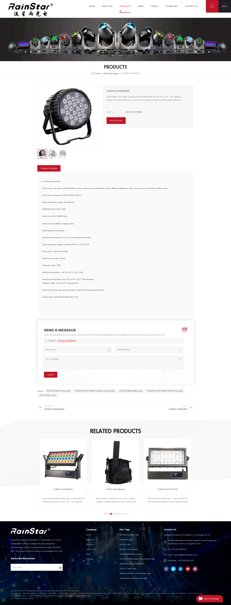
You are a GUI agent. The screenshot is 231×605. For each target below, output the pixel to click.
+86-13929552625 (185, 560)
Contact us (91, 549)
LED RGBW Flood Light (59, 391)
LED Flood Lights (111, 73)
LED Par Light (125, 544)
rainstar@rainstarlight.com (185, 555)
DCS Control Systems (196, 593)
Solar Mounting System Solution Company (95, 593)
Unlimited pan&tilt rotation (131, 554)
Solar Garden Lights (119, 593)
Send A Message (211, 599)
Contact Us (191, 6)
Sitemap (89, 559)
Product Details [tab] (49, 168)
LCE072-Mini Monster (75, 489)
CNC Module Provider (73, 596)
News (141, 6)
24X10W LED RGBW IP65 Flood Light (166, 391)
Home (92, 6)
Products (125, 6)
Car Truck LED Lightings (177, 593)
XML (88, 564)
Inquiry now (116, 121)
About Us (107, 6)
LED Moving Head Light (129, 535)
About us (90, 539)
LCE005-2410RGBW (66, 341)
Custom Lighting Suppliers (46, 593)
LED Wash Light (48, 395)
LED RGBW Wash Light (132, 391)
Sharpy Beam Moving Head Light (133, 578)
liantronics (73, 593)
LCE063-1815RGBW (180, 489)
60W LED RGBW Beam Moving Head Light (137, 559)
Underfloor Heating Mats (37, 596)
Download (171, 6)
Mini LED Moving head (129, 549)
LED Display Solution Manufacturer (154, 593)
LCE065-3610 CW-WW (128, 489)
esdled (84, 596)
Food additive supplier (55, 596)
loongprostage (63, 593)
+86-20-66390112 (179, 549)
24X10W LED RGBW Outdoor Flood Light (95, 391)
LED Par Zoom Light (128, 568)
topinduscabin (134, 593)
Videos (154, 6)
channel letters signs (18, 596)
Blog (88, 554)
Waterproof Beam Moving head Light (135, 573)
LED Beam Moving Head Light (132, 564)
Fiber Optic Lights (29, 593)
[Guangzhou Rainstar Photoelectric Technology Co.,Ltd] (30, 9)
